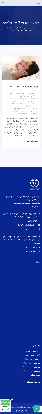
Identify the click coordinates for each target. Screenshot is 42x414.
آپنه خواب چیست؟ (18, 93)
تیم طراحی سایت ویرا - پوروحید (14, 407)
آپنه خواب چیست (30, 93)
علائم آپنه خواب (33, 113)
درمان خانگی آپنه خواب (31, 108)
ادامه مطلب (34, 141)
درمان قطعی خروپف (14, 111)
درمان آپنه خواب (16, 106)
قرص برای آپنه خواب (22, 113)
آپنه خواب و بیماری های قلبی (22, 94)
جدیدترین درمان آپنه (27, 106)
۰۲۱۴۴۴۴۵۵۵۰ (31, 247)
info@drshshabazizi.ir (27, 225)
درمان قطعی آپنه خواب (27, 111)
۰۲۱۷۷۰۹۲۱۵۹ (32, 221)
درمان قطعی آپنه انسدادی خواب (23, 86)
